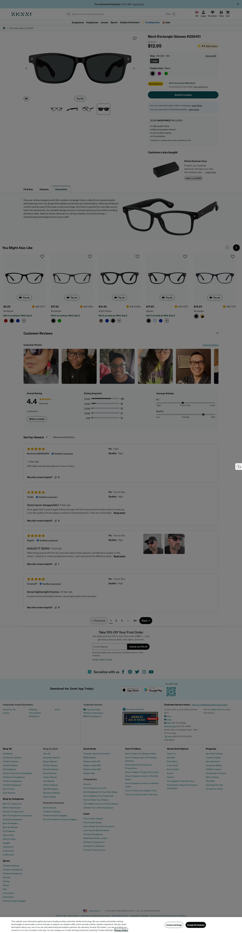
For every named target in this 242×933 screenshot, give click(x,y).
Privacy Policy (121, 930)
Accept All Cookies (195, 925)
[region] (121, 925)
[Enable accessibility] (238, 466)
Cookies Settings (174, 925)
